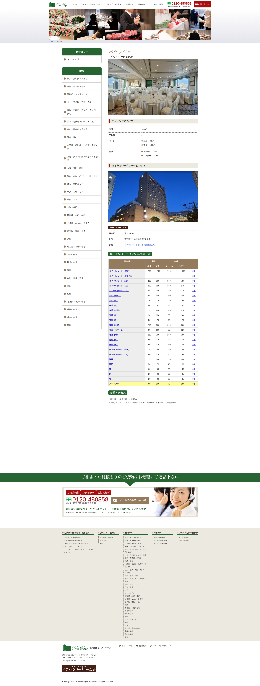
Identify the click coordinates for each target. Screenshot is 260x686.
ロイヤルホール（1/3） (119, 291)
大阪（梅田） (73, 207)
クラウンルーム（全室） (119, 349)
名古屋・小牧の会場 (76, 246)
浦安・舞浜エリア (75, 184)
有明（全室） (115, 295)
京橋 (69, 239)
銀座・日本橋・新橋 (118, 228)
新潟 (69, 325)
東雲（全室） (115, 310)
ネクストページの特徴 (72, 538)
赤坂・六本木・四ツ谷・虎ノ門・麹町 (82, 112)
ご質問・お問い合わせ (188, 533)
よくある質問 (183, 538)
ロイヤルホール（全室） (119, 271)
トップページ (127, 646)
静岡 (69, 270)
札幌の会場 (72, 309)
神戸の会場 (72, 262)
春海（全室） (115, 325)
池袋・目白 (72, 137)
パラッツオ (114, 384)
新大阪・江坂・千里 (76, 231)
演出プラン (104, 541)
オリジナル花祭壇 (106, 538)
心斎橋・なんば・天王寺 (78, 223)
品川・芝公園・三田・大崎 (79, 102)
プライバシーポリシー (161, 646)
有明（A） (113, 300)
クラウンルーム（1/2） (119, 354)
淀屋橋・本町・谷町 (76, 215)
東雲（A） (113, 315)
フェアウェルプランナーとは (74, 546)
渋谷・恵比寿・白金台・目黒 (80, 121)
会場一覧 (129, 4)
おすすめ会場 (73, 59)
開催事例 (141, 4)
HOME (75, 4)
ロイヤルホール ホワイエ (120, 276)
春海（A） (113, 340)
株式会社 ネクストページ (100, 648)
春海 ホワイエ (116, 330)
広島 (69, 294)
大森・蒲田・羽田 (75, 168)
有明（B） (113, 305)
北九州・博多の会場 (76, 301)
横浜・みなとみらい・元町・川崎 (82, 176)
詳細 (194, 271)
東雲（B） (113, 320)
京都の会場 (72, 254)
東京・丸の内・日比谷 (77, 78)
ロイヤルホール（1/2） (119, 286)
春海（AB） (114, 335)
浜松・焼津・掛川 (75, 278)
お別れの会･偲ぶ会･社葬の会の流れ (77, 543)
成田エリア (72, 199)
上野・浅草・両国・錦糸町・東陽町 (82, 158)
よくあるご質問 (156, 4)
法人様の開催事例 (160, 541)
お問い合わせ (203, 4)
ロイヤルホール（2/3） (119, 281)
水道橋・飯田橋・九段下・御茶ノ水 (82, 147)
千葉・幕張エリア (75, 191)
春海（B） (113, 344)
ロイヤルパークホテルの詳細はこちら (140, 245)
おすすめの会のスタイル (73, 541)
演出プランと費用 (114, 4)
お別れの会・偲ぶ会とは (92, 4)
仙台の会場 (72, 317)
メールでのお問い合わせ (132, 500)
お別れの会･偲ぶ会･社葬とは (76, 533)
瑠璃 (111, 359)
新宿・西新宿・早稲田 (77, 129)
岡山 (69, 286)
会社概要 (143, 646)
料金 (101, 543)
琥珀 (111, 364)
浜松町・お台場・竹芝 (77, 94)
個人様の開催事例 (160, 543)
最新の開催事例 (159, 538)
